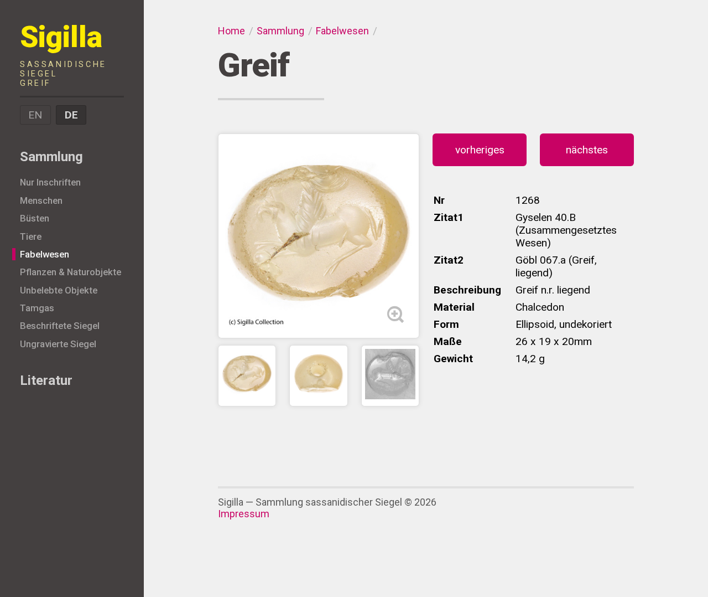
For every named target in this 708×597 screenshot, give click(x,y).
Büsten (34, 218)
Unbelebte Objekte (58, 290)
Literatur (46, 380)
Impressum (243, 513)
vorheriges (479, 149)
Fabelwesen (44, 254)
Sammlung (51, 156)
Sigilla (63, 54)
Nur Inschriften (50, 182)
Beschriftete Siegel (60, 326)
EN (35, 115)
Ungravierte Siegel (58, 344)
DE (71, 115)
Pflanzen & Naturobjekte (70, 272)
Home (231, 31)
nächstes (587, 149)
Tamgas (37, 308)
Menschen (41, 200)
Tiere (30, 236)
